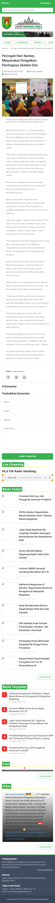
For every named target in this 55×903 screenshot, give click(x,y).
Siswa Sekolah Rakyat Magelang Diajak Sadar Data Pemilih (34, 554)
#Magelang (10, 835)
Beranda (5, 48)
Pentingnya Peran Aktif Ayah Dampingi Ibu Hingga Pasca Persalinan (34, 644)
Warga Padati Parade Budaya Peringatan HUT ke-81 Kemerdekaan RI (34, 662)
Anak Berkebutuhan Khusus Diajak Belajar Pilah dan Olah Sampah (34, 609)
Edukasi (37, 42)
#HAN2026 (31, 829)
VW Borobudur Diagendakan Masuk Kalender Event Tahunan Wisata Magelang (35, 515)
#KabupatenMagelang (35, 832)
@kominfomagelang (15, 794)
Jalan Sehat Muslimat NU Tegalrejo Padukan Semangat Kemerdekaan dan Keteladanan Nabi (35, 534)
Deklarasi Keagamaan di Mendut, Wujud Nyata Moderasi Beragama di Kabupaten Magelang (35, 589)
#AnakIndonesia (25, 835)
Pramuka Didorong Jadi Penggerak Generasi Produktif (35, 498)
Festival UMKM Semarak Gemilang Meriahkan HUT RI (34, 570)
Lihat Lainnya (45, 677)
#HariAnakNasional (14, 832)
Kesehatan (22, 42)
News (7, 42)
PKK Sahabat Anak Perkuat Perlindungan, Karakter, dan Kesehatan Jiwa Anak (33, 627)
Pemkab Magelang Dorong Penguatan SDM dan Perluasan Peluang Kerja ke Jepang (31, 737)
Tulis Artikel (45, 3)
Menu (6, 3)
